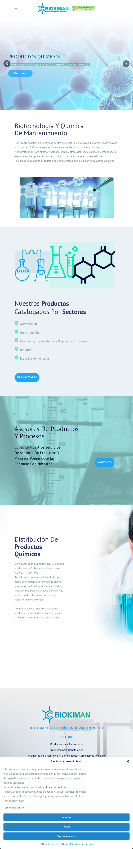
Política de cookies (49, 844)
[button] (128, 761)
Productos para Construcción (66, 750)
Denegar (66, 826)
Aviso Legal (87, 844)
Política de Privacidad (70, 844)
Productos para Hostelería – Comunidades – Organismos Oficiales (66, 755)
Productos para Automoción (66, 744)
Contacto (104, 462)
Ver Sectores (27, 377)
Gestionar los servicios (14, 807)
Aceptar (66, 817)
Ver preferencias (66, 836)
